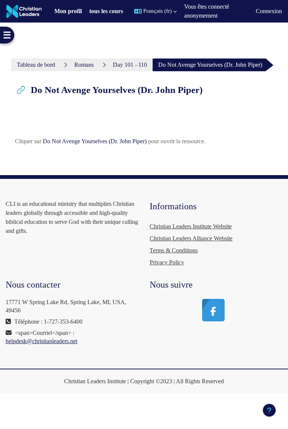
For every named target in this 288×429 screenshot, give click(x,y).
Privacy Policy (167, 262)
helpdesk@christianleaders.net (41, 341)
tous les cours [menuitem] (106, 11)
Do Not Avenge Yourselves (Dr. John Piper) (95, 141)
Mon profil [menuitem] (68, 11)
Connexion (269, 11)
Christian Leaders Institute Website (191, 226)
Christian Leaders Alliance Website (191, 238)
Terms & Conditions (174, 250)
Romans (84, 65)
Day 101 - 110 (130, 65)
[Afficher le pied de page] (269, 410)
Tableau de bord (36, 65)
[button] (155, 11)
